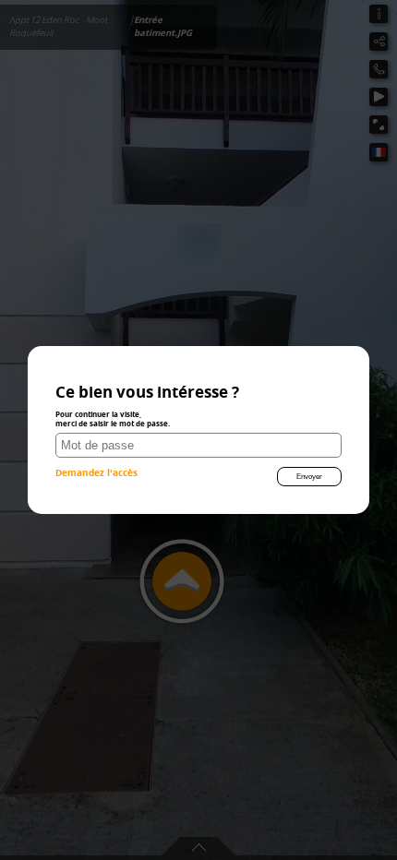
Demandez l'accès (96, 473)
